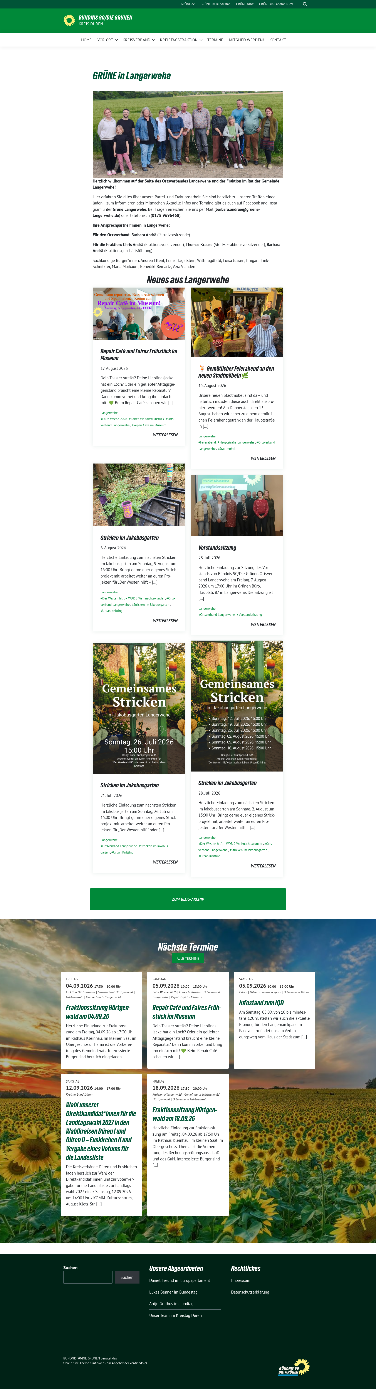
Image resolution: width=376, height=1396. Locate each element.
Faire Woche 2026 (114, 419)
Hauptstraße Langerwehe (237, 442)
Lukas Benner (161, 1292)
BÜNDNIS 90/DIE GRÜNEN (105, 17)
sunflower (97, 1363)
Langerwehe (109, 413)
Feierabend (208, 442)
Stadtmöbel (227, 449)
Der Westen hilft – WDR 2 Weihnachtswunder (133, 598)
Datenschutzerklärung (250, 1292)
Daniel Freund (161, 1280)
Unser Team (159, 1315)
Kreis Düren (91, 23)
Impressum (240, 1280)
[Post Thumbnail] (139, 313)
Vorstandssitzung (217, 547)
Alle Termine (188, 958)
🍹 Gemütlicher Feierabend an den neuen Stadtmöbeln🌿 (236, 372)
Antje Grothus (161, 1303)
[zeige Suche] (305, 4)
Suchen (70, 1267)
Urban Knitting (112, 611)
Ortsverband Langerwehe (217, 615)
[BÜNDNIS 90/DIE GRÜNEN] (69, 20)
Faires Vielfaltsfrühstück (147, 419)
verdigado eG (139, 1363)
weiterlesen (165, 434)
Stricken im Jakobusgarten (130, 537)
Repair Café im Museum (149, 425)
